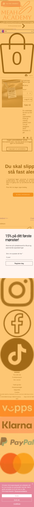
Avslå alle (17, 500)
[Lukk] (31, 485)
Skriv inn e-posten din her (14, 253)
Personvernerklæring (21, 491)
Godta (17, 496)
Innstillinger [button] (17, 504)
